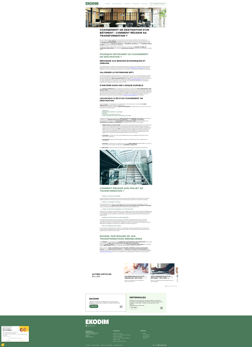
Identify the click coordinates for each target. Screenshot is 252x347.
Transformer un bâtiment (137, 67)
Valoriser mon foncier (117, 333)
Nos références (146, 336)
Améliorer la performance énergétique (121, 338)
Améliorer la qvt (116, 339)
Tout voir (133, 307)
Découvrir (94, 306)
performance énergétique (130, 95)
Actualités (145, 338)
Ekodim (144, 333)
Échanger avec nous (159, 3)
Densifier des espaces (117, 336)
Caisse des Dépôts (136, 79)
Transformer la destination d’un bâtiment (122, 334)
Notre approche (146, 334)
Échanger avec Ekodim (106, 251)
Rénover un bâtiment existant (119, 341)
